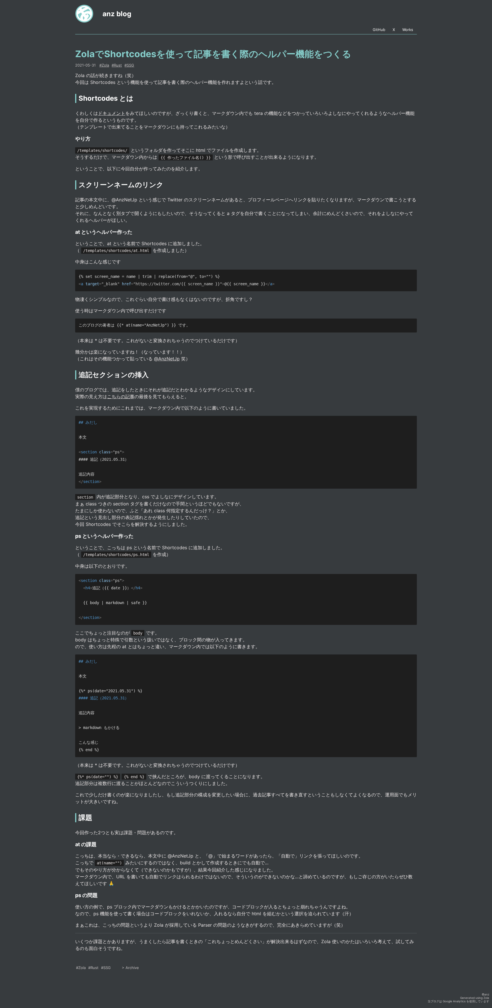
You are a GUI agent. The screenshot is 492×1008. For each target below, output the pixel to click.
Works (407, 29)
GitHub (379, 29)
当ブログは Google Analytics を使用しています (458, 1001)
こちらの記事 (120, 396)
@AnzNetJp (167, 359)
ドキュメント (111, 113)
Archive (132, 967)
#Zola (81, 967)
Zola (486, 997)
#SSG (106, 967)
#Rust (93, 967)
